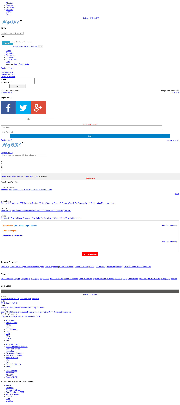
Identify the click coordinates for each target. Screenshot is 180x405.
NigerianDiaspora (27, 316)
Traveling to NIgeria (51, 218)
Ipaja (36, 176)
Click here (175, 93)
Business (9, 10)
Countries (11, 176)
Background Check (16, 189)
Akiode (117, 279)
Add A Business (7, 307)
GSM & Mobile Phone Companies (137, 267)
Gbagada (164, 279)
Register (4, 68)
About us (9, 3)
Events (8, 12)
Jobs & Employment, (14, 355)
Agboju (36, 279)
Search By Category (77, 203)
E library (27, 189)
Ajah (30, 279)
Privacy (9, 396)
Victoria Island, (12, 323)
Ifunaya (37, 316)
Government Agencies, (15, 353)
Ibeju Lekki (44, 279)
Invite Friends (11, 59)
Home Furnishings (66, 267)
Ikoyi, (8, 331)
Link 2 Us (67, 211)
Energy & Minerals (13, 364)
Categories (10, 55)
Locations (9, 57)
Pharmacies (100, 267)
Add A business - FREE (15, 203)
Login (11, 68)
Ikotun (66, 279)
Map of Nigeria (66, 218)
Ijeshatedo (173, 279)
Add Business (32, 46)
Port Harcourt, (11, 329)
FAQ (3, 303)
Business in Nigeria (34, 312)
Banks (91, 267)
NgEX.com (10, 7)
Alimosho (74, 279)
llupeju (17, 279)
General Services (81, 267)
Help (8, 62)
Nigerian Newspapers (62, 312)
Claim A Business (32, 203)
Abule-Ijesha (133, 279)
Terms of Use (11, 373)
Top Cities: (10, 320)
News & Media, (12, 358)
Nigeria (19, 176)
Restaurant (111, 267)
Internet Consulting (36, 211)
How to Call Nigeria (9, 218)
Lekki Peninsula (7, 279)
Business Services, (13, 349)
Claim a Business (7, 74)
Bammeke (88, 279)
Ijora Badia (143, 279)
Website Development (20, 211)
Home (8, 51)
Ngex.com (105, 203)
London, (9, 327)
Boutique (4, 189)
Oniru (81, 279)
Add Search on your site (53, 211)
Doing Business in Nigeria (27, 218)
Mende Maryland (56, 279)
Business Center (45, 189)
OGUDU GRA (154, 279)
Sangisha (24, 279)
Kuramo (110, 279)
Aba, (8, 336)
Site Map (9, 401)
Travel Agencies (51, 267)
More (40, 46)
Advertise (22, 46)
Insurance (35, 189)
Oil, (7, 360)
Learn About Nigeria (9, 312)
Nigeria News (48, 312)
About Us (5, 299)
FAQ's (40, 218)
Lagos (26, 176)
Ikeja (31, 176)
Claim (26, 64)
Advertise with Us (13, 390)
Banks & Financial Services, (17, 347)
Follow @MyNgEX (91, 18)
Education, (10, 351)
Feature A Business (61, 203)
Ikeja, (8, 334)
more (177, 194)
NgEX (15, 46)
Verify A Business (46, 203)
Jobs (25, 312)
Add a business (7, 72)
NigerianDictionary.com (10, 316)
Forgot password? (173, 140)
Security (119, 267)
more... (8, 340)
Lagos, (8, 338)
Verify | (21, 64)
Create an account (8, 77)
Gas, (7, 362)
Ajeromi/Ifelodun (99, 279)
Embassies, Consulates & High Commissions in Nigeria (22, 267)
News (8, 14)
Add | (16, 64)
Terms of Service (12, 394)
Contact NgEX (25, 299)
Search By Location (93, 203)
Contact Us (76, 218)
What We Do (6, 211)
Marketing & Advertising (12, 235)
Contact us (10, 5)
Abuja (8, 325)
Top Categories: (12, 344)
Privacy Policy (11, 371)
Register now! (6, 93)
